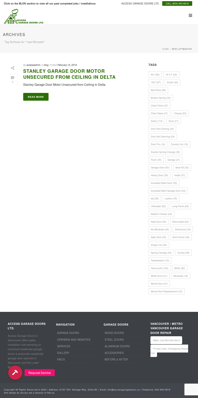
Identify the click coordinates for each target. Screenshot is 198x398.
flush (156, 159)
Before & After (116, 359)
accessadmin (33, 64)
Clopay (180, 113)
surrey (183, 252)
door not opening (163, 136)
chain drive (159, 105)
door (174, 121)
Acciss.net (26, 392)
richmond (183, 229)
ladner (171, 198)
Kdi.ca (50, 392)
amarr (172, 82)
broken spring (161, 97)
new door (158, 221)
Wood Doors (114, 333)
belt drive (158, 90)
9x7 (155, 74)
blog (46, 64)
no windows (160, 229)
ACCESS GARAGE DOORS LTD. (140, 3)
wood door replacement (166, 291)
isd (155, 198)
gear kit (182, 167)
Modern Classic (161, 213)
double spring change (165, 152)
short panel (180, 237)
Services (63, 346)
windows (180, 275)
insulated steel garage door (168, 190)
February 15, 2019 (67, 64)
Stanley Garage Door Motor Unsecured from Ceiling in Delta (69, 74)
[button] (15, 372)
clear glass (159, 113)
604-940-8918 (162, 389)
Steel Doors (114, 339)
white (179, 268)
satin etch (158, 237)
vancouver (159, 268)
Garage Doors (68, 333)
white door (159, 275)
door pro (158, 144)
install (179, 175)
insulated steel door (164, 182)
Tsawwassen (160, 260)
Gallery (63, 353)
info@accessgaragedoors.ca (124, 389)
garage (173, 159)
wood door (159, 283)
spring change (161, 252)
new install (180, 221)
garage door (160, 167)
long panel (180, 206)
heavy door (159, 175)
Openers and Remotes (73, 339)
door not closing (162, 128)
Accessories (114, 353)
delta (157, 121)
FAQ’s (61, 359)
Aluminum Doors (117, 346)
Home (165, 49)
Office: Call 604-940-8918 (166, 340)
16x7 (156, 82)
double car (179, 144)
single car (159, 244)
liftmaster (158, 206)
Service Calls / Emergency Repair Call (169, 351)
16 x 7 (171, 74)
